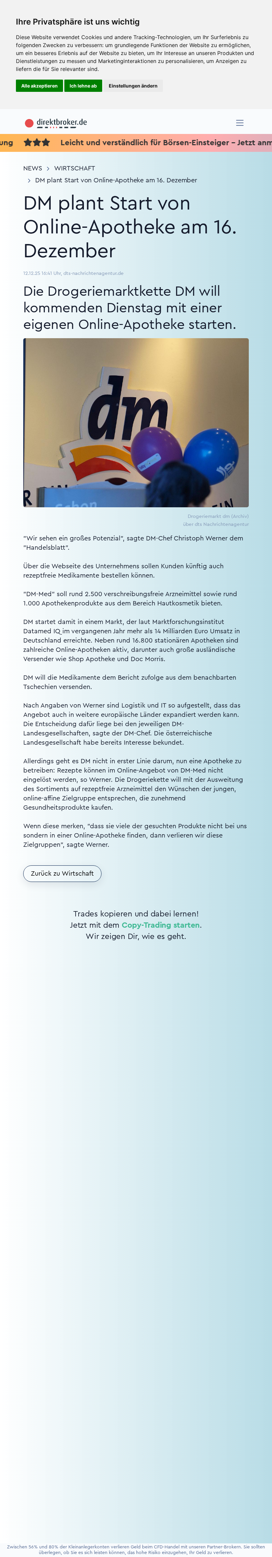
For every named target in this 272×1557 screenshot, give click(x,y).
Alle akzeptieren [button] (39, 86)
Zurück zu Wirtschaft (62, 873)
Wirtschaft (74, 168)
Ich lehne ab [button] (83, 86)
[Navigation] (240, 122)
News (32, 168)
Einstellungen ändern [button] (133, 86)
